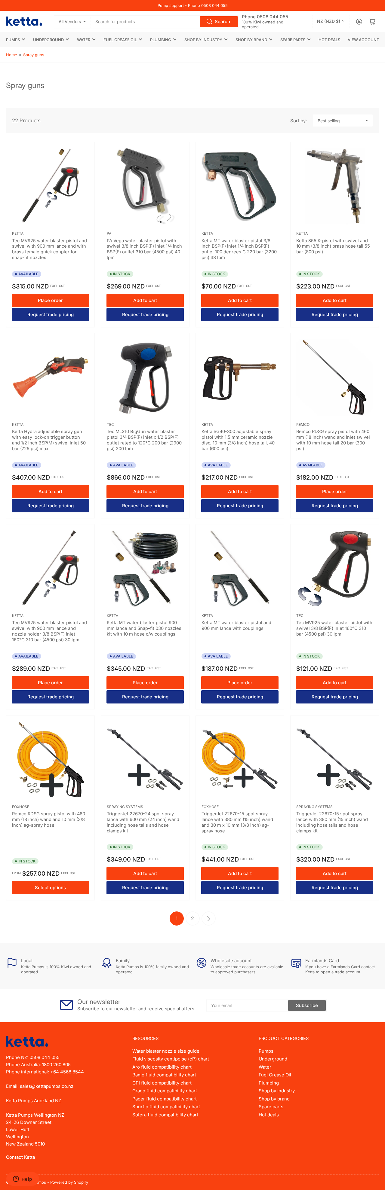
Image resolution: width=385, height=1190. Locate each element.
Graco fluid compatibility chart (164, 1091)
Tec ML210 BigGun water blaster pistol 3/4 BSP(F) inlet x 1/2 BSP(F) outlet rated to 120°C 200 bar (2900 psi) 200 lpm (144, 440)
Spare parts (292, 39)
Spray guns (33, 54)
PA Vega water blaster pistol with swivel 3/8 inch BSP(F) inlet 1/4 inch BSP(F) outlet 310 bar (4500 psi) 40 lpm (144, 249)
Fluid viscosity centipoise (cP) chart (170, 1059)
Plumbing (160, 39)
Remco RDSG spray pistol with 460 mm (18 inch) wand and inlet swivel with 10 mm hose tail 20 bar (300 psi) (333, 440)
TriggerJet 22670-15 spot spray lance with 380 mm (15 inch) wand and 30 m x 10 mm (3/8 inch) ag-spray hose (237, 822)
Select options (50, 887)
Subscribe (307, 1005)
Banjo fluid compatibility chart (164, 1075)
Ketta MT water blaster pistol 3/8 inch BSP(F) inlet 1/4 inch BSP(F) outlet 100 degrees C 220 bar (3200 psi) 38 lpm (239, 249)
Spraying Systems (125, 806)
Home (11, 54)
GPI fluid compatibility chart (162, 1083)
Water (83, 39)
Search (222, 21)
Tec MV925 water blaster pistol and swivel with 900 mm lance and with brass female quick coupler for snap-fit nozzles (49, 249)
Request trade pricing (50, 314)
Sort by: (298, 121)
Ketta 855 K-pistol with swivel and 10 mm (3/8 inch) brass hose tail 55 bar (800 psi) (333, 246)
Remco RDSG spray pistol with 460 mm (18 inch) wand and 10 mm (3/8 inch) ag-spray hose (48, 819)
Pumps (13, 39)
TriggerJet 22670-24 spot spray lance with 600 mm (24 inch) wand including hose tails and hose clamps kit (143, 822)
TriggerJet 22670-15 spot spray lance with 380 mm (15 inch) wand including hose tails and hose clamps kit (332, 822)
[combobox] (165, 21)
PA (109, 233)
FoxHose (20, 806)
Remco (303, 424)
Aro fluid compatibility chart (162, 1067)
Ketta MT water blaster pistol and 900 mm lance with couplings (236, 625)
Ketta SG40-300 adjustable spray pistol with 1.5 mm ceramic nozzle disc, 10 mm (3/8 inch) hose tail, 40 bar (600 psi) (238, 440)
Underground (48, 39)
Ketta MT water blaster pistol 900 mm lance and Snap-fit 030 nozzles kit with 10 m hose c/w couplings (144, 628)
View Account (363, 39)
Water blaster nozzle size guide (165, 1051)
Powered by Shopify (69, 1182)
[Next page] (208, 918)
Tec (110, 424)
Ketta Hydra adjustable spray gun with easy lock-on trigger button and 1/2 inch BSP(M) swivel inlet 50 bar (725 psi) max (49, 440)
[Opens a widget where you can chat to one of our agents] (22, 1179)
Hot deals (329, 39)
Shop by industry (203, 39)
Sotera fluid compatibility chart (165, 1115)
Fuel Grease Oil (120, 39)
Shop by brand (251, 39)
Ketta (17, 233)
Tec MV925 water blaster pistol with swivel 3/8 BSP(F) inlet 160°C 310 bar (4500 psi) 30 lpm (334, 628)
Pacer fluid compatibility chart (164, 1099)
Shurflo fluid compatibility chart (166, 1106)
